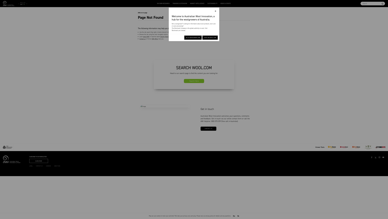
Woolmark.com (176, 30)
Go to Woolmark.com (193, 38)
